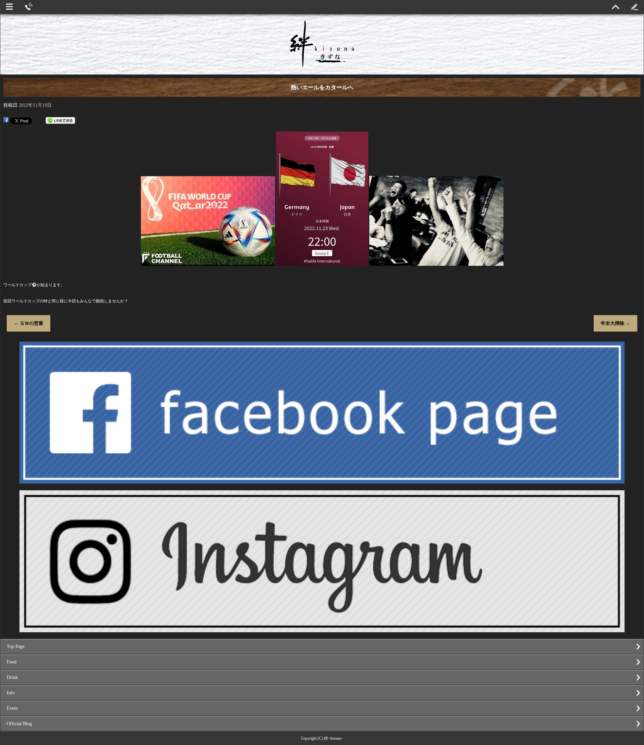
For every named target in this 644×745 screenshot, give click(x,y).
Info (11, 692)
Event (12, 708)
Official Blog (19, 723)
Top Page (15, 646)
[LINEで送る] (60, 120)
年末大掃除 (615, 323)
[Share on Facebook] (6, 120)
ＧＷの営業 (28, 323)
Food (11, 661)
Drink (12, 677)
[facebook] (322, 480)
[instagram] (322, 629)
